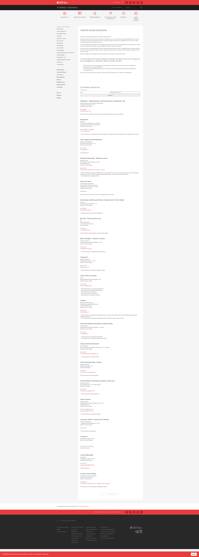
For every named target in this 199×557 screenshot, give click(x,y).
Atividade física (61, 33)
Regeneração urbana (63, 59)
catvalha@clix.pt (84, 333)
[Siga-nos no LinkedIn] (138, 2)
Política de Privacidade (101, 512)
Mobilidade (60, 50)
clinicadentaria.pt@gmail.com (87, 390)
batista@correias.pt (85, 448)
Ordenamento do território (65, 52)
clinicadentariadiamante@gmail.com (89, 353)
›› (118, 494)
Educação (60, 43)
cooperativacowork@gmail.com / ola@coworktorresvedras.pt (95, 483)
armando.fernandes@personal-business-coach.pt (92, 169)
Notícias (59, 95)
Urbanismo (60, 64)
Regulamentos (61, 82)
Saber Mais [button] (45, 554)
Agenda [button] (123, 17)
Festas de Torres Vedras (107, 538)
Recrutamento (61, 77)
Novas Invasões (105, 536)
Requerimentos (61, 84)
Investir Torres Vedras (77, 527)
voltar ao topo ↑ (192, 552)
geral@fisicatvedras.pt (85, 210)
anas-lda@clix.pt (84, 149)
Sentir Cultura (104, 527)
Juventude (60, 48)
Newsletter (116, 2)
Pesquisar (110, 95)
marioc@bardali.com (85, 230)
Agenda (59, 97)
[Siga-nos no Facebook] (126, 2)
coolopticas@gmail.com (86, 285)
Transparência (95, 17)
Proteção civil (61, 57)
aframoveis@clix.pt (85, 131)
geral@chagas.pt (84, 312)
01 (107, 494)
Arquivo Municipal (91, 527)
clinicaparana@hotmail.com (87, 411)
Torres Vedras (67, 7)
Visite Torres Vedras (76, 533)
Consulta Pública (61, 72)
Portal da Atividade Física (107, 529)
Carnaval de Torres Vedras (108, 531)
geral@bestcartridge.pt (86, 248)
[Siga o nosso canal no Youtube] (134, 2)
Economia (60, 41)
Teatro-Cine (89, 531)
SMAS (58, 529)
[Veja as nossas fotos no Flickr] (141, 2)
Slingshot (86, 506)
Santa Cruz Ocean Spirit (107, 533)
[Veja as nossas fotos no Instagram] (130, 2)
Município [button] (64, 17)
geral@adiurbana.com (85, 111)
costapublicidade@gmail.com (87, 465)
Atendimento (60, 69)
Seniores (59, 62)
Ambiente (60, 29)
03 (113, 494)
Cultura (59, 36)
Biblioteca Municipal (91, 529)
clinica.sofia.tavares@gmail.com (88, 372)
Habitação (60, 45)
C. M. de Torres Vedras (63, 527)
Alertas (59, 79)
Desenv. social (61, 38)
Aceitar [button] (194, 554)
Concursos (60, 74)
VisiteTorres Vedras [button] (135, 19)
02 (110, 494)
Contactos (60, 87)
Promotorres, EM (61, 531)
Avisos (59, 93)
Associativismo (61, 31)
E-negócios (74, 529)
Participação (61, 55)
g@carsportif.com (84, 267)
